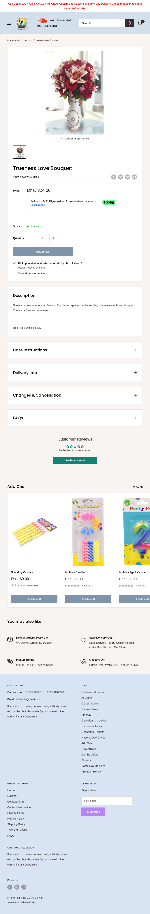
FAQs (10, 835)
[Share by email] (134, 177)
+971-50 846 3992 (60, 20)
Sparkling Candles (22, 572)
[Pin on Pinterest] (120, 177)
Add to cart (43, 251)
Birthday (86, 714)
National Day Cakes (93, 737)
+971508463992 (55, 692)
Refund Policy (15, 818)
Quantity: (19, 238)
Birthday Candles (75, 572)
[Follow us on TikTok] (23, 887)
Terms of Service (17, 829)
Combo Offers (89, 754)
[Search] (129, 23)
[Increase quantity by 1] (53, 238)
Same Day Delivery (93, 765)
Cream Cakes (89, 709)
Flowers (86, 760)
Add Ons (86, 743)
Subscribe (93, 811)
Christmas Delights (92, 731)
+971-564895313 (47, 25)
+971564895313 (33, 692)
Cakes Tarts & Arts (26, 177)
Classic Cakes (90, 703)
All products (23, 40)
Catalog (11, 795)
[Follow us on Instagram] (16, 887)
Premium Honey (91, 771)
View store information (31, 273)
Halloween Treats (91, 726)
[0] (139, 23)
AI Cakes (87, 697)
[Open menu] (9, 23)
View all (138, 486)
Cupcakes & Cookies (94, 720)
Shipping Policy (16, 824)
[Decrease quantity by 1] (31, 238)
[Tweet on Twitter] (127, 177)
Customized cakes (92, 692)
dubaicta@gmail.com (28, 699)
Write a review (75, 460)
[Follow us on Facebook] (9, 887)
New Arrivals (89, 748)
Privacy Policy (16, 812)
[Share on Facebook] (113, 177)
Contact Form (15, 801)
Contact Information (19, 807)
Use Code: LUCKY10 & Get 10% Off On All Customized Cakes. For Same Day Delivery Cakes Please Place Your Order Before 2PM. (75, 6)
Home (10, 40)
